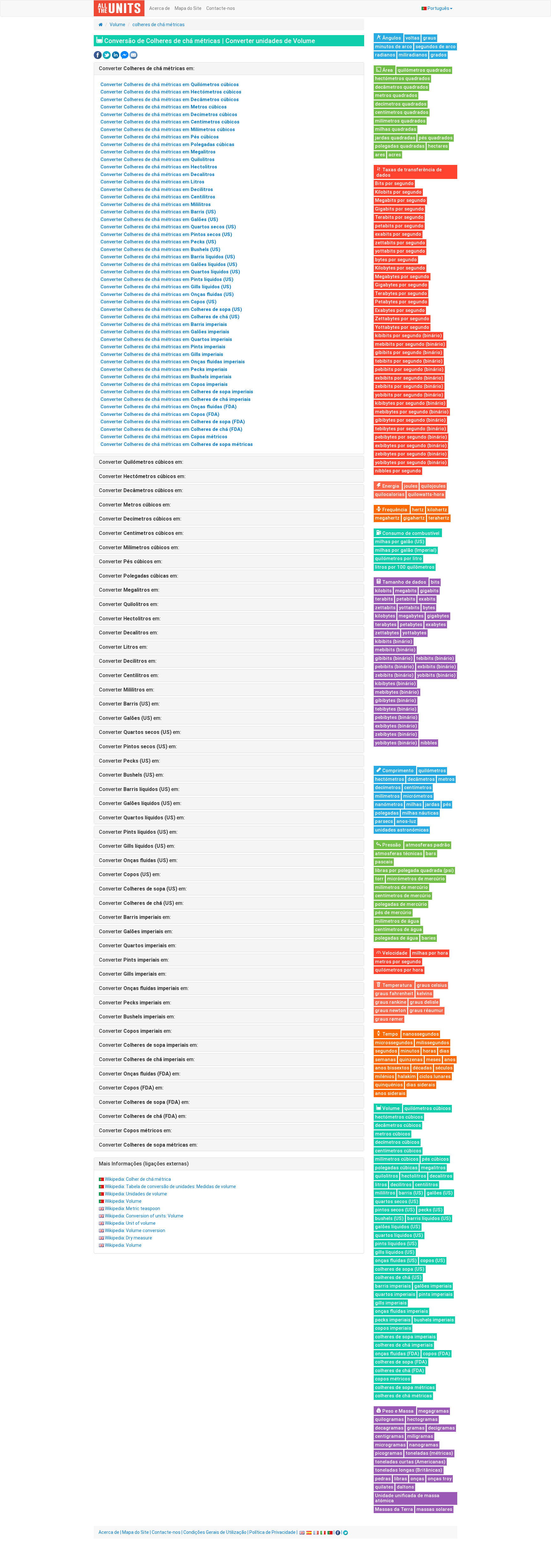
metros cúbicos (392, 1134)
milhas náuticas (420, 813)
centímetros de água (398, 929)
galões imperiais (433, 1286)
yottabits (409, 607)
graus (429, 38)
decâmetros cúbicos (398, 1125)
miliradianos (413, 55)
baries (429, 938)
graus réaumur (426, 1010)
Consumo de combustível (410, 533)
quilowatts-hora (426, 494)
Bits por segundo (394, 183)
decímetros (387, 787)
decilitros (400, 1184)
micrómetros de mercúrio (416, 879)
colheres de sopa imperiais (405, 1337)
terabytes (385, 624)
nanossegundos (421, 1034)
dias (444, 1051)
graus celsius (432, 985)
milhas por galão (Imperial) (406, 550)
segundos (386, 1051)
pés (447, 804)
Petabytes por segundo (401, 302)
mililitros (385, 1193)
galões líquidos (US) (397, 1227)
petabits (405, 599)
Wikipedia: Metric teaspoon (132, 1208)
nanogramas (423, 1445)
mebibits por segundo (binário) (410, 344)
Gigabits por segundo (399, 209)
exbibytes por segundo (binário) (411, 445)
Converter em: (147, 68)
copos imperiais (393, 1328)
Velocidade (394, 953)
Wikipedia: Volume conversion (135, 1230)
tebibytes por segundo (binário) (410, 429)
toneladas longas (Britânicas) (408, 1470)
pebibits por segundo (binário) (409, 369)
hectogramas (422, 1419)
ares (380, 155)
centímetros (417, 787)
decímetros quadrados (400, 104)
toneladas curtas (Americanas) (410, 1462)
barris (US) (411, 1193)
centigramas (389, 1436)
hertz (418, 510)
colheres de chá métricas (158, 24)
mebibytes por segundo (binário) (412, 412)
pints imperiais (435, 1294)
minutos (409, 1051)
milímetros (387, 796)
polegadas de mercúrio (401, 904)
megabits (405, 591)
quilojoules (433, 486)
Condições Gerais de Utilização (214, 1532)
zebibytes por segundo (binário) (411, 454)
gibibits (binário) (394, 658)
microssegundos (394, 1043)
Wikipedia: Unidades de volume (136, 1193)
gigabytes (438, 616)
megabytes (411, 616)
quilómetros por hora (399, 970)
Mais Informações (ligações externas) (144, 1164)
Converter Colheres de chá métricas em (169, 84)
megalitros (433, 1168)
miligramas (420, 1436)
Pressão (391, 845)
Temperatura (396, 985)
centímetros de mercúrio (403, 895)
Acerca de (159, 8)
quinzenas (410, 1059)
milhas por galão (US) (399, 541)
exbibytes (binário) (396, 726)
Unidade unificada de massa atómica (407, 1498)
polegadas (387, 813)
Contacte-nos (220, 8)
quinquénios (389, 1085)
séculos (443, 1068)
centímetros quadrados (401, 112)
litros (381, 1184)
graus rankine (390, 1002)
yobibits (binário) (436, 675)
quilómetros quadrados (424, 70)
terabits (384, 599)
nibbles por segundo (398, 471)
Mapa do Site (188, 8)
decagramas (389, 1428)
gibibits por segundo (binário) (408, 352)
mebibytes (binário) (397, 692)
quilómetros (432, 770)
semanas (385, 1059)
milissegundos (432, 1043)
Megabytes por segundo (402, 276)
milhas (414, 804)
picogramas (388, 1453)
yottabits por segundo (400, 251)
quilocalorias (389, 494)
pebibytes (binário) (396, 717)
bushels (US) (389, 1218)
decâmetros (421, 779)
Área (387, 70)
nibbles (429, 743)
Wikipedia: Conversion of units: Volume (144, 1215)
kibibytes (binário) (395, 683)
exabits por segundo (398, 234)
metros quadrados (396, 95)
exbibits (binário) (436, 666)
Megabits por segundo (400, 200)
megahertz (387, 518)
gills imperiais (391, 1303)
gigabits (429, 591)
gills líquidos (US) (395, 1252)
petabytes (411, 624)
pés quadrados (435, 138)
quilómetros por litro (398, 558)
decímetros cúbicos (397, 1142)
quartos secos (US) (396, 1201)
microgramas (390, 1445)
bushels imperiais (434, 1320)
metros (446, 779)
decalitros (441, 1176)
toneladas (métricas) (429, 1453)
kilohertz (437, 510)
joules (410, 486)
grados (438, 55)
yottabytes (414, 633)
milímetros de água (397, 921)
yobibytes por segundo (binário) (411, 462)
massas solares (434, 1509)
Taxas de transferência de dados (409, 172)
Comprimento (397, 770)
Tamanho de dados (403, 582)
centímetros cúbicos (398, 1151)
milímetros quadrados (400, 121)
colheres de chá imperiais (404, 1345)
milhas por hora (430, 953)
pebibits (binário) (394, 666)
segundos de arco (435, 46)
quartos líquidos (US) (399, 1235)
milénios (384, 1076)
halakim (407, 1076)
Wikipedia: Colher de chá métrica (138, 1179)
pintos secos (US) (395, 1210)
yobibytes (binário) (396, 743)
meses (433, 1059)
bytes (429, 607)
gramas (415, 1428)
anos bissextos (392, 1068)
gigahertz (414, 518)
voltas (412, 38)
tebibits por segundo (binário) (409, 361)
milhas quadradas (395, 129)
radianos (385, 55)
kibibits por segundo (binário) (408, 335)
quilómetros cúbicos (427, 1108)
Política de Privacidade (272, 1532)
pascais (384, 862)
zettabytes (387, 633)
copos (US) (432, 1260)
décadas (422, 1068)
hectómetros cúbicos (399, 1117)
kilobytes (385, 616)
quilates (384, 1487)
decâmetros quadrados (401, 87)
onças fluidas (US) (396, 1260)
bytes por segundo (396, 259)
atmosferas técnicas (398, 853)
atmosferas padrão (428, 845)
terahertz (438, 518)
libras (400, 1479)
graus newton (390, 1010)
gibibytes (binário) (395, 700)
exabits (427, 599)
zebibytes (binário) (396, 734)
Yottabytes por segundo (402, 327)
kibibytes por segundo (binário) (410, 403)
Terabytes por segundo (401, 293)
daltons (405, 1487)
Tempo (389, 1034)
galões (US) (440, 1193)
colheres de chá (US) (398, 1277)
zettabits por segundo (400, 243)
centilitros (426, 1184)
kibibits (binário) (393, 641)
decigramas (441, 1428)
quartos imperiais (395, 1294)
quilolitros (386, 1176)
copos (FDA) (436, 1353)
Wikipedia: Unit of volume (130, 1223)
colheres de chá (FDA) (399, 1370)
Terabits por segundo (399, 217)
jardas (432, 804)
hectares (438, 146)
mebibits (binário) (395, 650)
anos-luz (406, 821)
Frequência (394, 510)
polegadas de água (396, 938)
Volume (117, 24)
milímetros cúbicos (396, 1159)
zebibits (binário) (394, 675)
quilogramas (389, 1419)
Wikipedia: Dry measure (128, 1237)
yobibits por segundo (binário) (409, 395)
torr (379, 879)
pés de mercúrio (393, 912)
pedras (383, 1479)
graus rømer (389, 1019)
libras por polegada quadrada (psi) (414, 870)
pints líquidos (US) (396, 1243)
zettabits (385, 607)
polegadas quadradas (399, 146)
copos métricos (392, 1379)
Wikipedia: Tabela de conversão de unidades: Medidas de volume (170, 1186)
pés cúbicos (435, 1159)
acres (394, 155)
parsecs (384, 821)
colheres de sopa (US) (399, 1269)
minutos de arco (393, 46)
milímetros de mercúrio (401, 887)
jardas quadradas (395, 138)
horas (429, 1051)
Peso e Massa (397, 1411)
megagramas (433, 1411)
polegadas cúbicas (396, 1168)
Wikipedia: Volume (123, 1201)
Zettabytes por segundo (402, 319)
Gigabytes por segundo (401, 285)
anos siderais (390, 1093)
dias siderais (420, 1085)
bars (431, 853)
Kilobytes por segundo (400, 268)
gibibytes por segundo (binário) (410, 420)
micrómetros (417, 796)
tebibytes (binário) (395, 709)
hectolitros (413, 1176)
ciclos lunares (435, 1076)
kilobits (383, 591)
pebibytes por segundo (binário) (411, 437)
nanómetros (389, 804)
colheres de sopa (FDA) (401, 1362)
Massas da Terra (394, 1509)
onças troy (440, 1479)
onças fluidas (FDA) (397, 1353)
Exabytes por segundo (400, 310)
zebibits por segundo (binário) (409, 386)
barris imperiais (393, 1286)
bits (435, 582)
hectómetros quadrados (402, 78)
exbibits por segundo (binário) (409, 378)
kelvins (424, 993)
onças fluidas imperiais (401, 1311)
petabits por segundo (399, 226)
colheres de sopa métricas (405, 1387)
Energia (390, 486)
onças (417, 1479)
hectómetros (389, 779)
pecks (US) (430, 1210)
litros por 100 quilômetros (404, 567)
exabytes (436, 624)
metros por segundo (398, 962)
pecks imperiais (392, 1320)
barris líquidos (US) (429, 1218)
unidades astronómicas (402, 830)
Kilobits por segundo (398, 192)
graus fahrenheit (394, 993)
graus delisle (424, 1002)
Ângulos (391, 38)
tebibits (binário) (435, 658)
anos (449, 1059)
